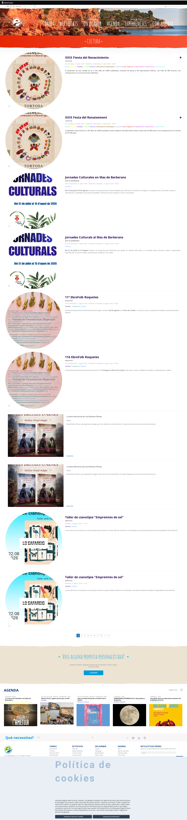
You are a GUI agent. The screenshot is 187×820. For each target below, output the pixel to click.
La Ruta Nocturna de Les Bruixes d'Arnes (84, 416)
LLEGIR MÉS (93, 673)
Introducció (53, 749)
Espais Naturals (77, 751)
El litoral (74, 749)
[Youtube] (11, 6)
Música (80, 702)
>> (108, 635)
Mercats (8, 702)
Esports (122, 702)
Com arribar (162, 22)
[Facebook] (8, 6)
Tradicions (15, 702)
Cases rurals (99, 755)
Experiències (136, 22)
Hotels (97, 749)
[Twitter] (5, 6)
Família (43, 700)
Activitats (69, 22)
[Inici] (21, 19)
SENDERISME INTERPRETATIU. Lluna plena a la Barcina (129, 699)
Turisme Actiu (76, 755)
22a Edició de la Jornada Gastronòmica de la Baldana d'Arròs (165, 699)
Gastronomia (25, 702)
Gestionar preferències (111, 817)
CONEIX (48, 22)
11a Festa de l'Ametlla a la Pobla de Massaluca (18, 699)
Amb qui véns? (54, 753)
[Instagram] (13, 6)
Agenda (113, 22)
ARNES (68, 420)
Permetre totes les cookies (73, 817)
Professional (53, 755)
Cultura (86, 702)
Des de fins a (56, 696)
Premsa (52, 751)
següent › (181, 690)
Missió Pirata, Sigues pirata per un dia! (55, 698)
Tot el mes (121, 755)
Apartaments (99, 753)
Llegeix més (123, 65)
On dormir (92, 22)
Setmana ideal (122, 753)
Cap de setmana (123, 751)
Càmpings (98, 751)
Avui (119, 749)
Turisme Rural (77, 753)
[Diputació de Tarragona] (93, 2)
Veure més (69, 456)
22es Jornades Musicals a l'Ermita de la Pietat (92, 699)
